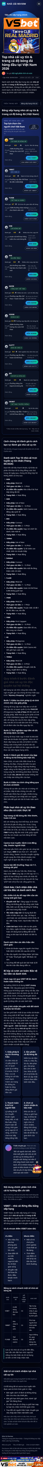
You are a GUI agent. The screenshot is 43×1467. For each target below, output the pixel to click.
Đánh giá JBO (32, 394)
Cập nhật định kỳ (34, 127)
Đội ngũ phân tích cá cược (22, 73)
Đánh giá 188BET (30, 190)
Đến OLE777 (31, 362)
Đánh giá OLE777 (30, 366)
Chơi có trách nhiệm (32, 1445)
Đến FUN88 (31, 214)
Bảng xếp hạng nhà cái (29, 103)
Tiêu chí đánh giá (18, 1445)
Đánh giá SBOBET (30, 422)
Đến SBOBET (31, 418)
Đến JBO (33, 390)
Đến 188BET (31, 186)
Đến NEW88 (31, 333)
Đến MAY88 (31, 303)
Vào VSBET (31, 158)
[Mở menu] (39, 4)
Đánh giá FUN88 (31, 219)
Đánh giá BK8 (31, 279)
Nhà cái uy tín (6, 1445)
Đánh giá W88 (31, 248)
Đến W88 (32, 244)
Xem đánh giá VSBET (29, 162)
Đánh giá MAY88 (31, 307)
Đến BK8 (32, 275)
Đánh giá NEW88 (30, 338)
